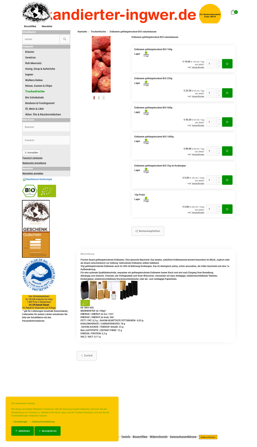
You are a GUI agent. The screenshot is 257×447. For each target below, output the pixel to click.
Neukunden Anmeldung (34, 163)
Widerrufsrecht (159, 436)
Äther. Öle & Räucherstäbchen (43, 114)
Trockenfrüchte (35, 91)
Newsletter (47, 26)
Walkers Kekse (34, 80)
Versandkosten (198, 67)
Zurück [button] (88, 355)
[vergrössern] (101, 64)
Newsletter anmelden (32, 173)
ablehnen (24, 430)
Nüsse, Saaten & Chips (38, 85)
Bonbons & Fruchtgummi (40, 103)
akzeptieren (49, 430)
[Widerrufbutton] (208, 436)
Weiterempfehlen (149, 231)
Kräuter (29, 51)
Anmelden (32, 152)
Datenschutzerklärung (43, 421)
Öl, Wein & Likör (34, 108)
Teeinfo (125, 436)
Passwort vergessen (32, 158)
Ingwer (29, 74)
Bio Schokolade (34, 97)
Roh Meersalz (33, 63)
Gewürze (30, 57)
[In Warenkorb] (227, 63)
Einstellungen (20, 421)
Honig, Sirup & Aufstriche (40, 68)
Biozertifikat (30, 26)
